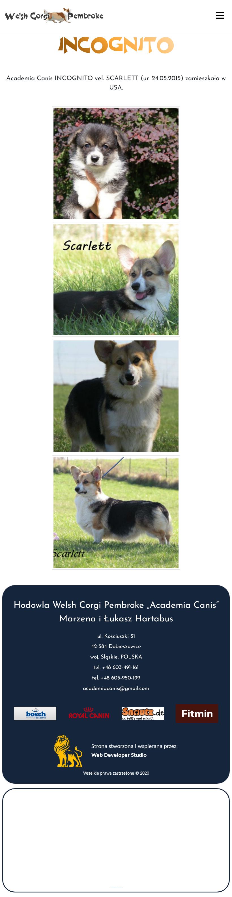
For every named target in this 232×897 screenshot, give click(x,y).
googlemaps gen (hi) (113, 887)
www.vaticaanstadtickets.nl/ (119, 887)
